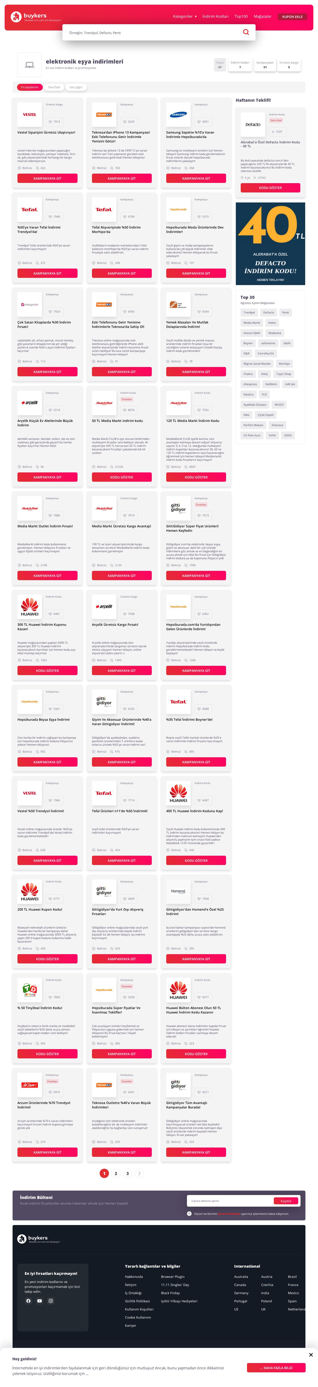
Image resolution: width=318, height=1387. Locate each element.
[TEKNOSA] (104, 114)
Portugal (240, 1301)
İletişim (131, 1285)
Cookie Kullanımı (138, 1317)
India (265, 1293)
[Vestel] (29, 114)
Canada (240, 1285)
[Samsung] (178, 114)
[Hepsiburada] (178, 209)
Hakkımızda (134, 1276)
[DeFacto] (253, 124)
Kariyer (130, 1325)
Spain (292, 1301)
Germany (241, 1293)
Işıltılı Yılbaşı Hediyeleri (179, 1301)
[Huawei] (29, 607)
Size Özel (54, 87)
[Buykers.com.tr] (36, 16)
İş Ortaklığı (133, 1293)
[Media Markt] (104, 403)
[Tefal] (29, 209)
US (236, 1309)
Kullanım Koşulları (139, 1309)
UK (263, 1309)
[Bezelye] (29, 304)
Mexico (293, 1293)
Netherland (297, 1309)
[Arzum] (29, 1085)
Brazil (292, 1276)
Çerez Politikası (229, 1214)
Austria (266, 1276)
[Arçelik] (29, 403)
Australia (241, 1276)
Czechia (267, 1285)
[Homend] (178, 891)
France (293, 1285)
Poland (266, 1301)
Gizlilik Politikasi (137, 1301)
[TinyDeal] (29, 990)
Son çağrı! (76, 87)
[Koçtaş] (178, 304)
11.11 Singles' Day (175, 1285)
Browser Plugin (173, 1276)
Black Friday (170, 1293)
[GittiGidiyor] (178, 508)
